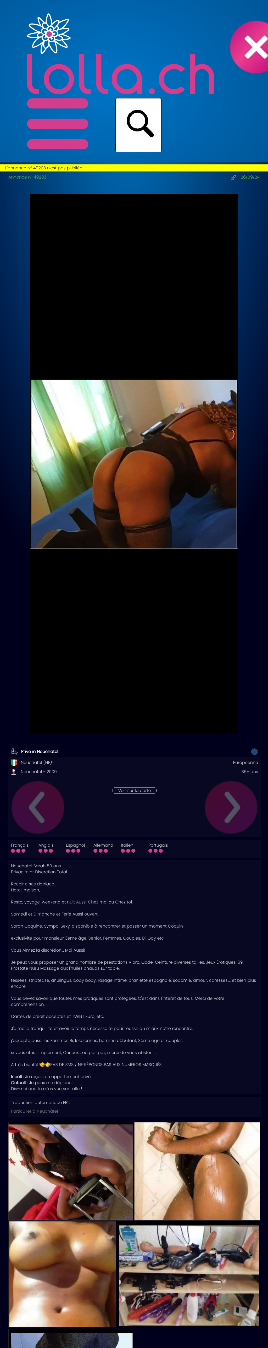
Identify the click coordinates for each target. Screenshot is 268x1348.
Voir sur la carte (134, 790)
